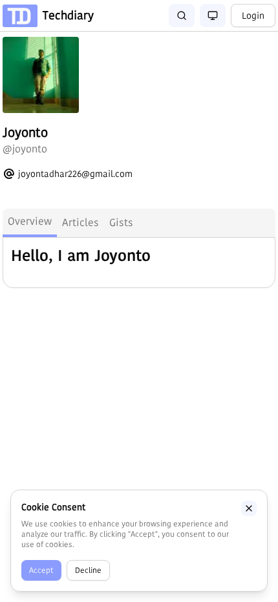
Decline (88, 570)
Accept (41, 570)
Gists (121, 222)
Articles (80, 222)
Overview (30, 221)
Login (253, 15)
